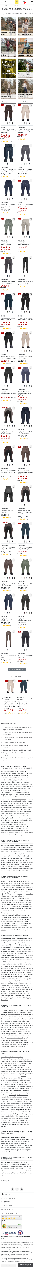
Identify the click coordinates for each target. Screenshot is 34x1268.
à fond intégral (20, 915)
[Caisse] (32, 2)
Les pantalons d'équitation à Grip (20, 801)
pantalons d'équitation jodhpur (13, 896)
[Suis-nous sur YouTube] (21, 1189)
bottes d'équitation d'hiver (11, 1116)
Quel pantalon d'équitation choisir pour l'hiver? (17, 750)
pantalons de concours (19, 799)
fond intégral (29, 894)
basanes (24, 784)
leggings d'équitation (14, 953)
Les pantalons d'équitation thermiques (12, 1057)
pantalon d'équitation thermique (18, 1095)
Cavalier (3, 6)
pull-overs (25, 1107)
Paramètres (8, 1266)
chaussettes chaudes (25, 1112)
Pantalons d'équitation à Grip (13, 13)
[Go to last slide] (2, 699)
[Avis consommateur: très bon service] (11, 1222)
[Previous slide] (2, 123)
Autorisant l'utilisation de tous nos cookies (25, 1265)
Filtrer (26, 102)
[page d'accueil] (16, 2)
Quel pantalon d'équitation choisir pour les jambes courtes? (18, 759)
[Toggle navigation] (2, 2)
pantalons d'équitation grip (14, 902)
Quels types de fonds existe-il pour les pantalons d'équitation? (17, 738)
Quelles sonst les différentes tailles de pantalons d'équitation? (17, 733)
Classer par (5, 102)
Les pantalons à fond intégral (16, 1015)
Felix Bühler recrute (7, 1209)
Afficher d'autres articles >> (17, 669)
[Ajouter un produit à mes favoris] (13, 105)
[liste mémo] (28, 2)
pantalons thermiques (7, 1086)
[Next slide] (14, 123)
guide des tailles (16, 869)
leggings (3, 917)
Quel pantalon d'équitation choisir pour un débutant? (15, 746)
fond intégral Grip (6, 998)
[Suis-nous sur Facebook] (17, 1189)
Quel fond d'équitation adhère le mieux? (15, 742)
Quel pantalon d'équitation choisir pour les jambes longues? (18, 754)
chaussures (14, 1040)
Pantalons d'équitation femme (13, 6)
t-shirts (17, 1107)
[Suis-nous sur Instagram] (12, 1189)
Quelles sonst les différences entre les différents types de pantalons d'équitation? (17, 728)
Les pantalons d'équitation (8, 771)
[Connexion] (6, 2)
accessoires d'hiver (11, 1122)
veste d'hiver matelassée (10, 1097)
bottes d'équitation (6, 790)
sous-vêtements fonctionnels (11, 1105)
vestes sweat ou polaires (8, 1110)
